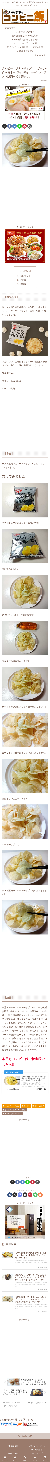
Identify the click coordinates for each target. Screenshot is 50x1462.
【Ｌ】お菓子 (39, 1106)
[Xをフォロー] (14, 1194)
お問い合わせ (13, 1453)
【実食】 (23, 280)
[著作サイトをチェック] (9, 1194)
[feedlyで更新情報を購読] (35, 1194)
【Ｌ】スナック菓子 (12, 1106)
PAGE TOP (26, 1436)
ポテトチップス (10, 1110)
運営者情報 (13, 1446)
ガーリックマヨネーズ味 (13, 1114)
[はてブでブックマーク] (14, 126)
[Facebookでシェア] (9, 126)
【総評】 (23, 284)
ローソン (27, 1106)
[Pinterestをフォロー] (30, 1194)
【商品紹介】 (25, 276)
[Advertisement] (25, 196)
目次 (21, 270)
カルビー (23, 1110)
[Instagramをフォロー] (20, 1194)
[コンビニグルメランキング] (30, 1424)
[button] (29, 126)
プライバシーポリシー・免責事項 (37, 1448)
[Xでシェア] (4, 126)
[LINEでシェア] (19, 126)
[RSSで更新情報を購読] (40, 1194)
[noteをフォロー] (25, 1194)
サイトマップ (37, 1453)
